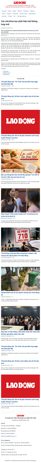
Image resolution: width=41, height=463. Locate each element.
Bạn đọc (9, 13)
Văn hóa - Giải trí (23, 13)
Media (14, 11)
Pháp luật (32, 11)
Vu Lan (27, 181)
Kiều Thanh (3, 222)
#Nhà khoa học (6, 73)
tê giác (5, 142)
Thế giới (10, 16)
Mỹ (6, 90)
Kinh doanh (25, 11)
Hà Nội (2, 299)
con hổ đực (6, 103)
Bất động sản (32, 13)
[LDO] (20, 122)
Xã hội (9, 11)
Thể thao (19, 11)
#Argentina (5, 71)
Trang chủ (4, 11)
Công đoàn (15, 13)
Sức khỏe (4, 16)
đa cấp (21, 261)
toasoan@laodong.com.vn (10, 436)
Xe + (15, 16)
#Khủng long (6, 74)
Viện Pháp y (15, 338)
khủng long (33, 30)
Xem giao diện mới (21, 16)
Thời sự (3, 13)
